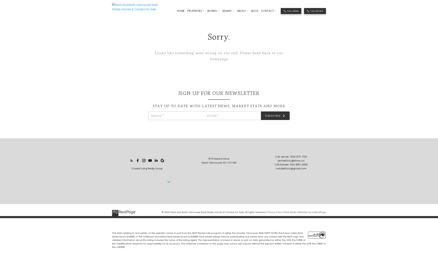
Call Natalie (316, 11)
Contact (267, 11)
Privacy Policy (275, 212)
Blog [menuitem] (254, 11)
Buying (212, 11)
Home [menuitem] (181, 11)
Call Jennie (293, 11)
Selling (227, 11)
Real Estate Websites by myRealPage (305, 212)
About (241, 11)
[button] (291, 11)
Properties (194, 11)
